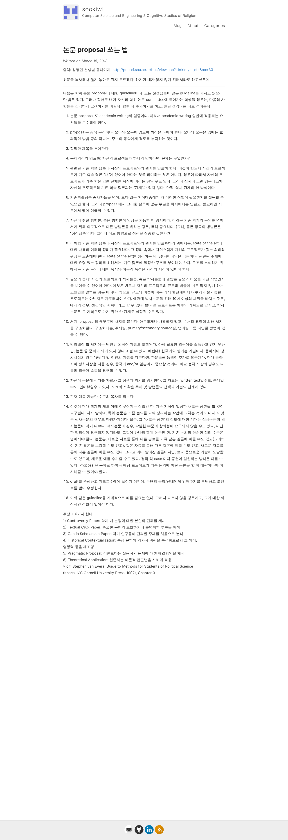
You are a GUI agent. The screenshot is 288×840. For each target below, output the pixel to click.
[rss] (159, 833)
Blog (177, 25)
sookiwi (93, 9)
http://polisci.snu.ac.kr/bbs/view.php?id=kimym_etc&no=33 (162, 69)
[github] (140, 833)
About (193, 25)
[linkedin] (150, 833)
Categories (214, 25)
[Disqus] (144, 635)
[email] (129, 833)
